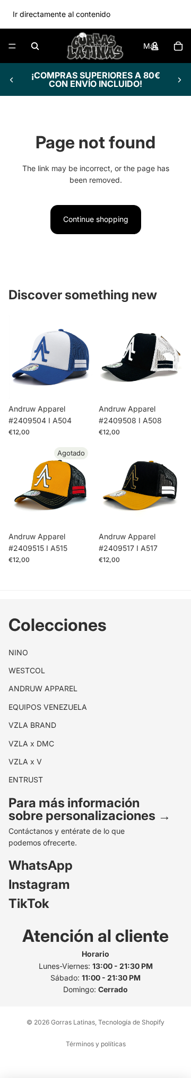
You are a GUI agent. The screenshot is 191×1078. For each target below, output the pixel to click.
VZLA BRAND (32, 725)
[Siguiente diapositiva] (179, 79)
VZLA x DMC (31, 743)
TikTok (28, 904)
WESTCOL (26, 670)
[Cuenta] (155, 46)
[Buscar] (35, 46)
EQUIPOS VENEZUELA (47, 706)
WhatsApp (40, 866)
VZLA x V (25, 761)
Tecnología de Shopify (131, 1022)
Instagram (39, 885)
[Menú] (12, 46)
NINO (18, 652)
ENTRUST (25, 780)
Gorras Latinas (73, 1022)
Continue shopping (95, 219)
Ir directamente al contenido (61, 14)
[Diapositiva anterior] (11, 79)
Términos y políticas (96, 1044)
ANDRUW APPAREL (42, 688)
